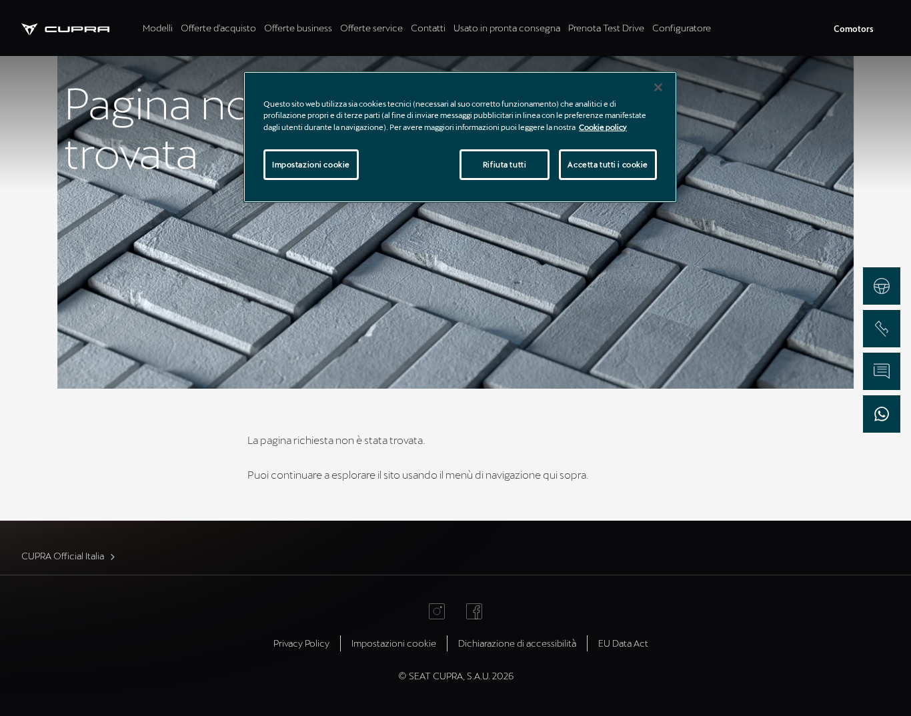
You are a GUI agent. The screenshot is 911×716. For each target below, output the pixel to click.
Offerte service (371, 27)
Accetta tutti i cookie (608, 164)
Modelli (158, 27)
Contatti (428, 27)
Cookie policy (603, 127)
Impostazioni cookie (311, 164)
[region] (460, 136)
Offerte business (298, 27)
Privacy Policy (301, 643)
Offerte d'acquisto (218, 27)
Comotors (854, 28)
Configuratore (681, 27)
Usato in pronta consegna (506, 27)
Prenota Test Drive (606, 27)
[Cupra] (80, 27)
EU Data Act (623, 643)
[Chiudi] (658, 87)
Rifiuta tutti (504, 164)
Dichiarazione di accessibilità (517, 643)
